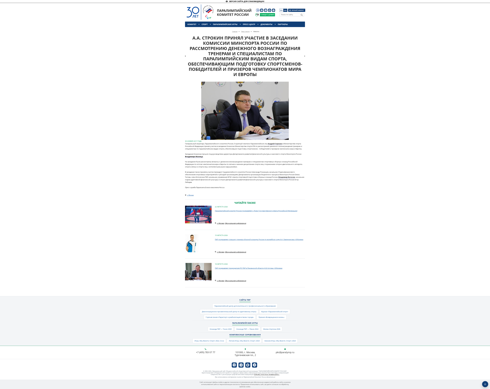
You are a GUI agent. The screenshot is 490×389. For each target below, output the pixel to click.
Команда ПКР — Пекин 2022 (247, 329)
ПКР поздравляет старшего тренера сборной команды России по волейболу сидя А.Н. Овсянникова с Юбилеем (259, 239)
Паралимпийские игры (225, 24)
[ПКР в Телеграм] (273, 10)
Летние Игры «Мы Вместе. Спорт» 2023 (244, 341)
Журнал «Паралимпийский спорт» (274, 311)
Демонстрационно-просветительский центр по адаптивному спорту (229, 311)
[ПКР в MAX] (269, 10)
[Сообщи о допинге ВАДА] (257, 14)
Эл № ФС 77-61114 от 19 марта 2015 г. (266, 374)
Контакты (193, 30)
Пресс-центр (249, 24)
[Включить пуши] (485, 384)
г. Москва (190, 195)
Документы (266, 24)
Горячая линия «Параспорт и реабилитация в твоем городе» (230, 317)
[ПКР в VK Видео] (265, 10)
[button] (286, 84)
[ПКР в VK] (261, 10)
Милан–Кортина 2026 (271, 329)
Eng (285, 10)
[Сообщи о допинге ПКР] (267, 14)
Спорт (205, 24)
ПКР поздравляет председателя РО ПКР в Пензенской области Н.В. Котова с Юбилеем (248, 268)
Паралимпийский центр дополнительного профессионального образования (245, 306)
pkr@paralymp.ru (285, 352)
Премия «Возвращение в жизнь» (271, 317)
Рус (281, 10)
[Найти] (302, 15)
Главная (234, 31)
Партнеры (283, 24)
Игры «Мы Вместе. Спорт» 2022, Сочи (209, 341)
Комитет (191, 24)
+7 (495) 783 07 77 (205, 352)
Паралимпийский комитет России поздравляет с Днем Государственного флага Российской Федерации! (256, 211)
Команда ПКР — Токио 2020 (221, 329)
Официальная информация (235, 223)
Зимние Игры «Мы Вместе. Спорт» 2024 (280, 341)
